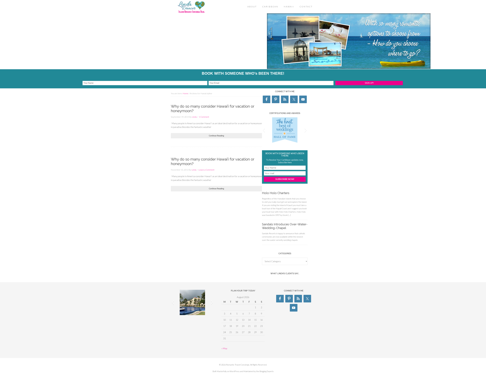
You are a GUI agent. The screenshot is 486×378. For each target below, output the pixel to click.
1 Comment (204, 117)
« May (224, 348)
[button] (264, 130)
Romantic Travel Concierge (191, 7)
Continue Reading (216, 136)
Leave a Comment (206, 169)
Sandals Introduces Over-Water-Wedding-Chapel (285, 226)
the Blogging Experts (265, 371)
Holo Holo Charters (275, 193)
